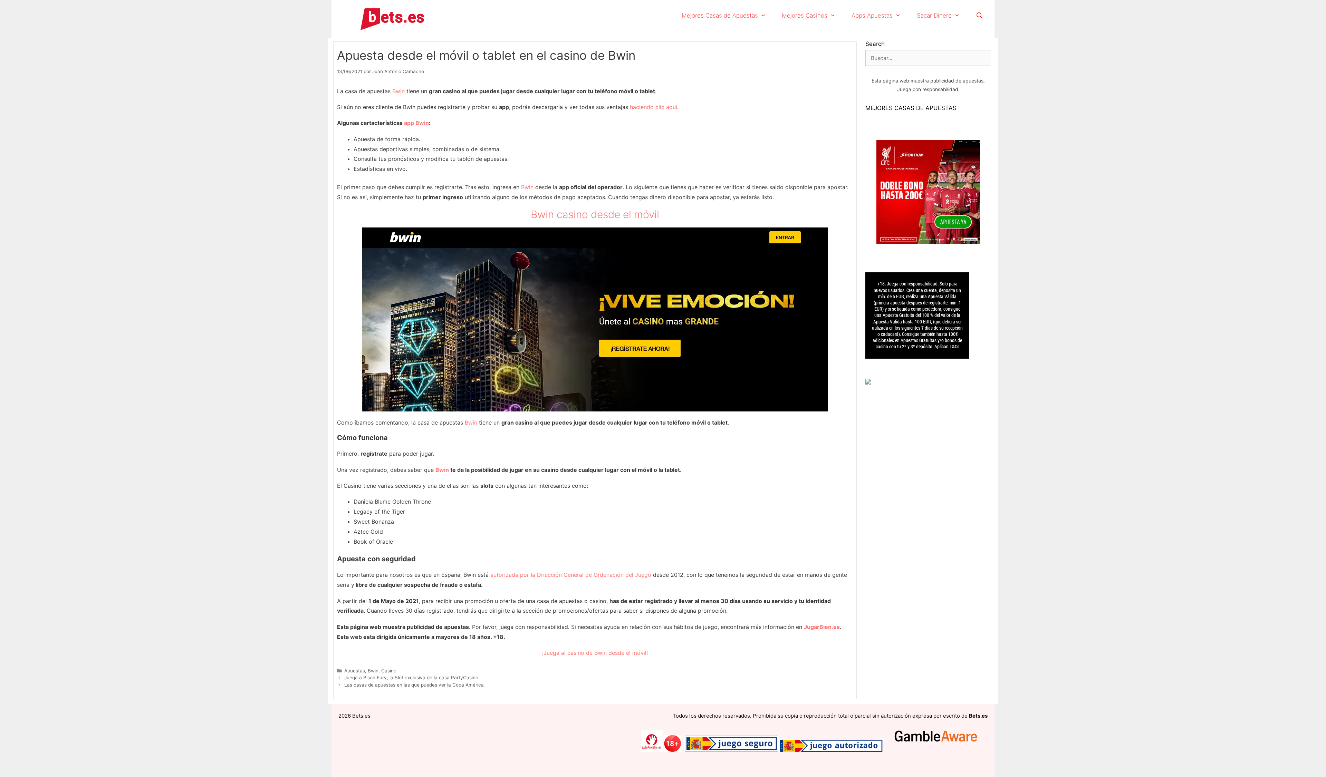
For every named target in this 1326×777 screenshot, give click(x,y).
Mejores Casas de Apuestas (720, 15)
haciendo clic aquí (653, 107)
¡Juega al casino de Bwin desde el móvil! (595, 652)
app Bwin (416, 122)
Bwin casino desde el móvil (595, 214)
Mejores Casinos (804, 15)
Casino (388, 670)
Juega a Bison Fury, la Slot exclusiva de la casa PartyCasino (411, 677)
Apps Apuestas (872, 15)
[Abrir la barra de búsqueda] (979, 15)
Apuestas (354, 670)
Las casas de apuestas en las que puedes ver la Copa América (414, 685)
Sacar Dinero (934, 15)
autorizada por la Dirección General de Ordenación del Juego (570, 574)
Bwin (398, 91)
